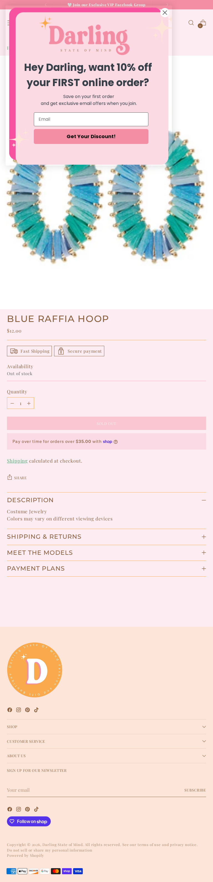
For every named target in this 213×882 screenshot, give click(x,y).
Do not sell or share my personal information (49, 850)
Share (20, 477)
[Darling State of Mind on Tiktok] (37, 710)
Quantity (17, 391)
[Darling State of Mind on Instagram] (19, 710)
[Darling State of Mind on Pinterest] (28, 710)
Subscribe (195, 790)
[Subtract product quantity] (12, 403)
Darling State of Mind (62, 844)
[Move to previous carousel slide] (188, 608)
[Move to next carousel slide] (201, 607)
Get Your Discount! (91, 136)
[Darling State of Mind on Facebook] (10, 710)
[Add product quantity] (29, 403)
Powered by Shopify (25, 855)
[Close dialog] (165, 12)
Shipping (17, 461)
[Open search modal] (191, 23)
